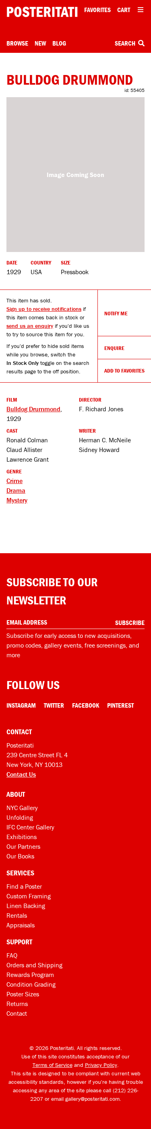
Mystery (16, 500)
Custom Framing (28, 896)
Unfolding (19, 817)
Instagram (21, 705)
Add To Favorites (124, 370)
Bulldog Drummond (33, 409)
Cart (123, 10)
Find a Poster (24, 886)
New (40, 43)
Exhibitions (21, 837)
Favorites (97, 10)
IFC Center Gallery (30, 827)
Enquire (114, 348)
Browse (17, 43)
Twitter (54, 705)
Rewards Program (30, 975)
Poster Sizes (22, 994)
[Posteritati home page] (42, 11)
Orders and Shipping (34, 965)
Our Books (20, 856)
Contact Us (21, 774)
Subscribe (130, 623)
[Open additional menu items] (141, 10)
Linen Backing (25, 906)
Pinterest (120, 705)
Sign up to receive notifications (43, 308)
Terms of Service (52, 1065)
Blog (59, 43)
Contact (16, 1013)
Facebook (85, 705)
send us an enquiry (29, 325)
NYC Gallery (22, 808)
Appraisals (20, 925)
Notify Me (116, 313)
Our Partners (23, 846)
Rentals (16, 915)
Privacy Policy (101, 1065)
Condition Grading (31, 984)
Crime (14, 481)
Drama (15, 490)
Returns (17, 1004)
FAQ (11, 955)
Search (126, 43)
